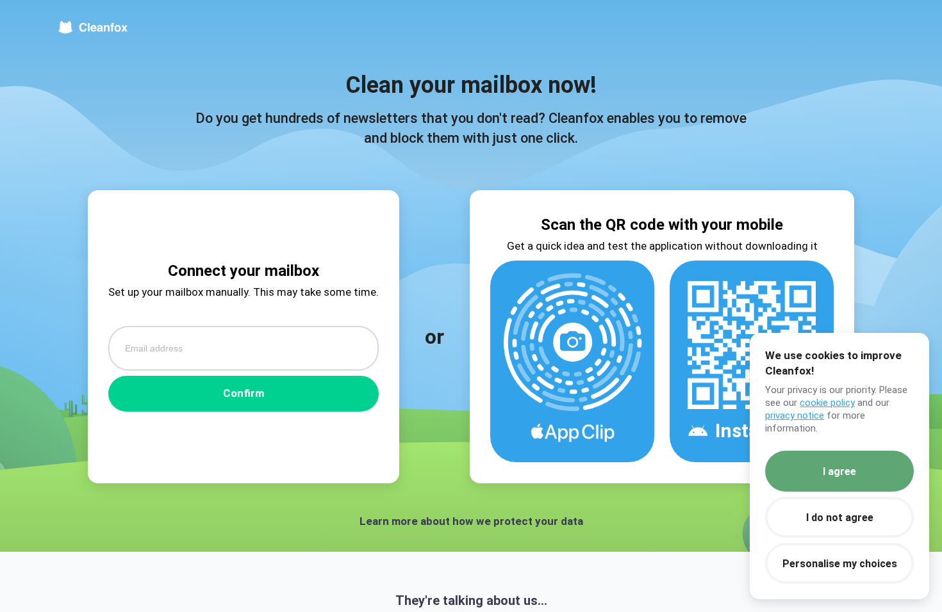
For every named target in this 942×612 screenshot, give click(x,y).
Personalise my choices (839, 564)
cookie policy (827, 402)
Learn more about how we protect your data (471, 521)
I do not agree (839, 517)
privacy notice (794, 415)
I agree (839, 471)
